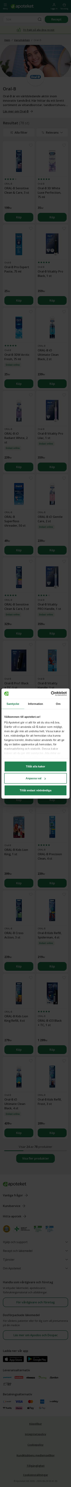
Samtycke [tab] (13, 703)
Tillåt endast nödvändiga (35, 790)
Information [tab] (35, 703)
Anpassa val (33, 778)
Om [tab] (58, 703)
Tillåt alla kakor (35, 766)
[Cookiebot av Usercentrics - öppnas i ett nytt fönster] (51, 693)
